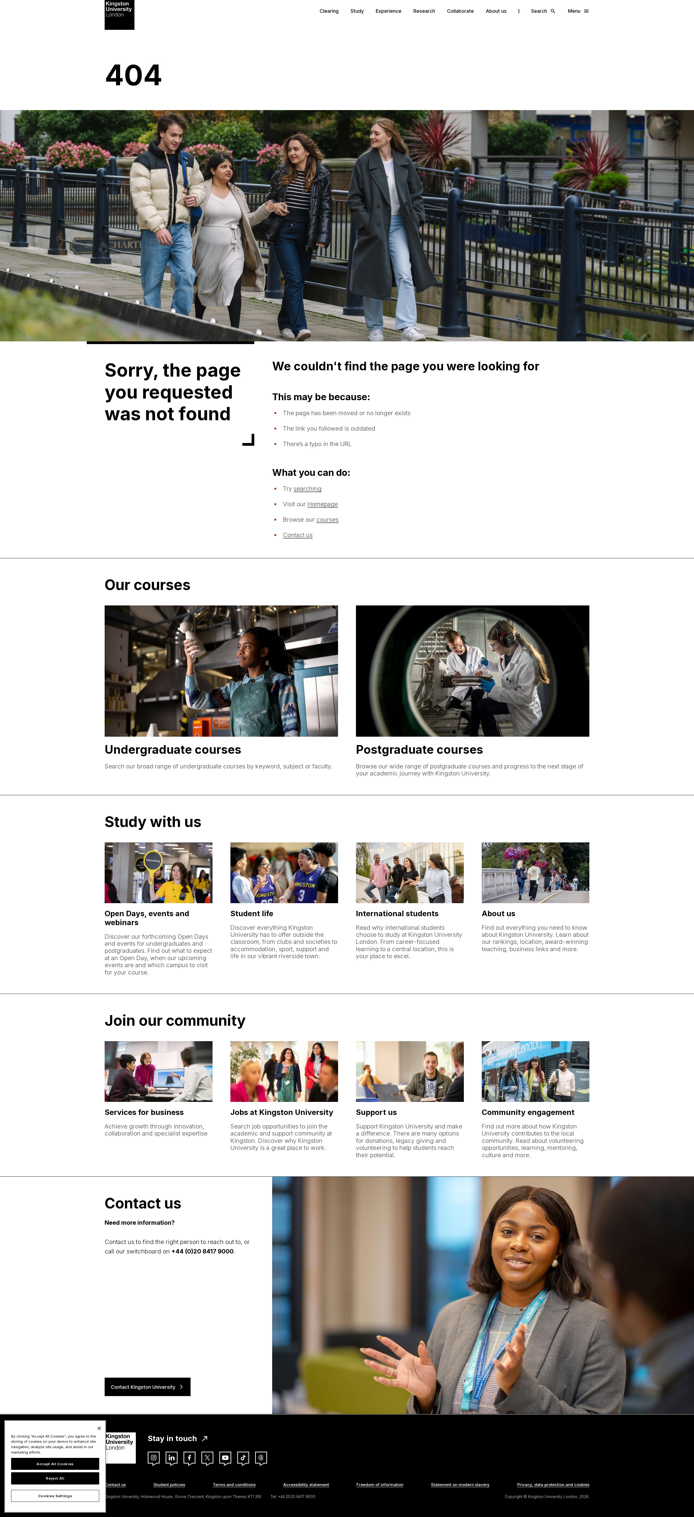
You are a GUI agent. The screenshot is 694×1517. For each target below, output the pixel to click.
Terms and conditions (234, 1484)
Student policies (169, 1484)
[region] (55, 1466)
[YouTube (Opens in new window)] (225, 1458)
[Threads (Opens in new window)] (261, 1458)
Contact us (298, 534)
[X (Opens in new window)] (207, 1458)
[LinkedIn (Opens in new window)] (172, 1458)
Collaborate (460, 11)
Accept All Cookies (55, 1464)
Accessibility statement (306, 1484)
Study (357, 11)
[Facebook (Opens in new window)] (189, 1458)
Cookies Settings (55, 1496)
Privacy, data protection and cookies (553, 1484)
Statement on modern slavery (460, 1484)
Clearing (329, 11)
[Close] (99, 1428)
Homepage (322, 504)
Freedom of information (379, 1484)
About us (496, 11)
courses (327, 519)
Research (424, 11)
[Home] (119, 14)
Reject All (55, 1478)
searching (308, 488)
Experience (388, 11)
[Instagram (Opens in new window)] (154, 1458)
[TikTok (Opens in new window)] (243, 1458)
